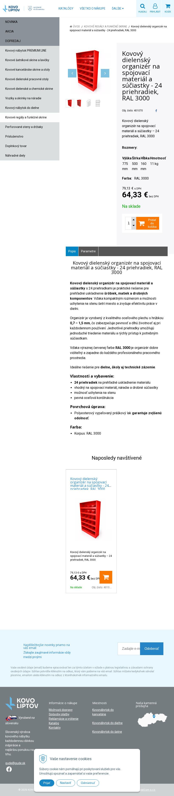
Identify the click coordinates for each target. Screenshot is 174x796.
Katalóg (54, 723)
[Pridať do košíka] (106, 577)
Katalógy (66, 8)
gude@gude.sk (15, 763)
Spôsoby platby (59, 714)
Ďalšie (117, 8)
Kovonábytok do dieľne (107, 723)
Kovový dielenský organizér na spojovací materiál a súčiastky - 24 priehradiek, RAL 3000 (89, 483)
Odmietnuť (88, 783)
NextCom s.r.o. (147, 789)
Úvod (76, 26)
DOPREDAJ (13, 41)
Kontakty (55, 727)
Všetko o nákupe (92, 8)
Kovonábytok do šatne (107, 731)
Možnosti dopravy (61, 710)
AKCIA (9, 31)
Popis (72, 251)
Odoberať (152, 648)
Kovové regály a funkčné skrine (105, 26)
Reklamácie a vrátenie (64, 718)
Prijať (46, 783)
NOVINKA (11, 22)
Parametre (88, 251)
